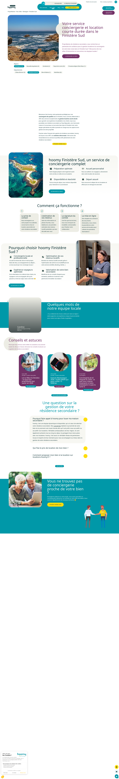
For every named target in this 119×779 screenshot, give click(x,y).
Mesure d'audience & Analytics (8, 766)
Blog (59, 7)
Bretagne (25, 11)
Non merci (6, 772)
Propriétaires (11, 11)
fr (115, 2)
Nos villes (52, 7)
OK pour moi (23, 772)
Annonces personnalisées (7, 767)
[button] (2, 776)
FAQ (62, 7)
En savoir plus (31, 386)
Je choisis (14, 772)
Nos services (43, 7)
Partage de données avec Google (9, 765)
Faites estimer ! (72, 7)
